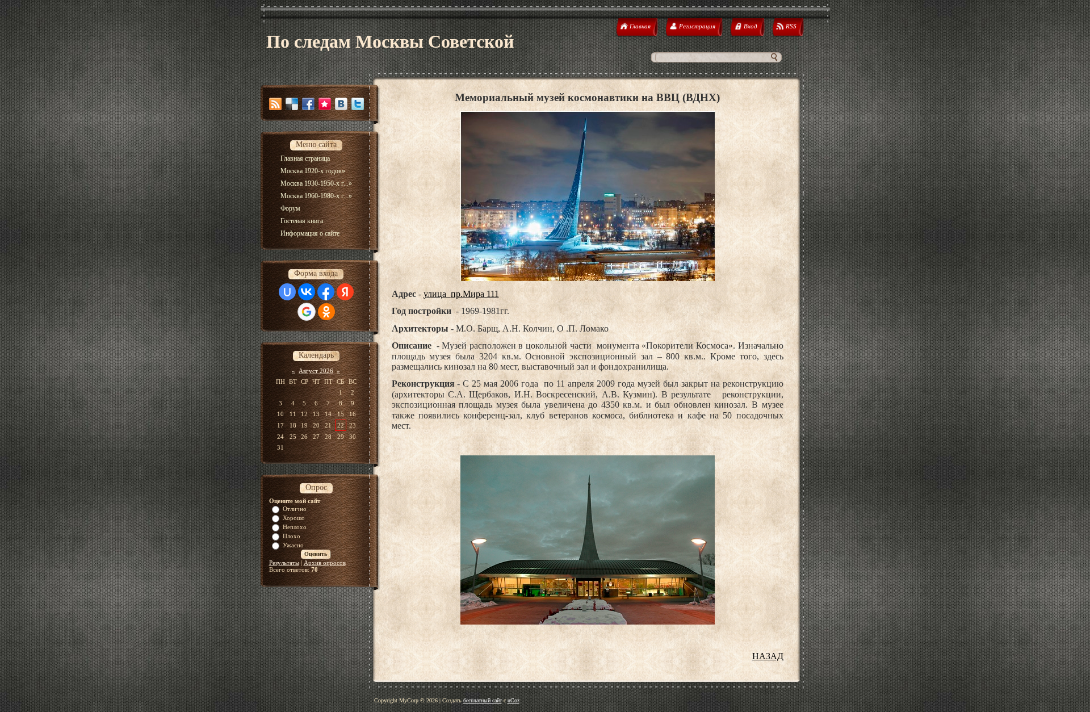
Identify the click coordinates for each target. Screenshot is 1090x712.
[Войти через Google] (306, 312)
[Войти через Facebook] (325, 291)
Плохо (291, 536)
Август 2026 (316, 370)
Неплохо (295, 526)
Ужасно (293, 545)
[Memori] (324, 104)
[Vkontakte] (341, 104)
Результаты (284, 562)
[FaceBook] (308, 104)
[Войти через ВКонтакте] (306, 291)
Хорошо (294, 517)
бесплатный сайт (482, 700)
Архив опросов (325, 562)
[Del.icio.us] (292, 104)
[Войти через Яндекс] (345, 291)
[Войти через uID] (287, 291)
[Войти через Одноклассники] (326, 311)
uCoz (513, 700)
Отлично (295, 508)
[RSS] (275, 104)
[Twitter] (357, 104)
